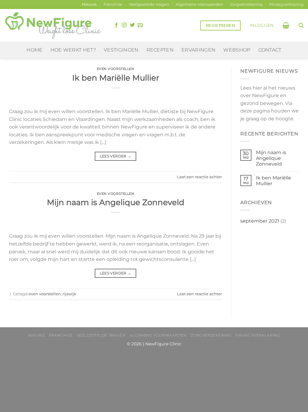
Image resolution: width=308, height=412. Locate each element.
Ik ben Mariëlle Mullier (115, 77)
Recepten (160, 50)
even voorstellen (45, 294)
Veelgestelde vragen (149, 4)
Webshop (236, 50)
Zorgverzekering (246, 4)
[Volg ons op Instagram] (124, 25)
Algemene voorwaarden (199, 4)
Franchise (112, 4)
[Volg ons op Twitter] (132, 25)
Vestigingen (121, 50)
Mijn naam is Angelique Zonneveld (115, 202)
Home (34, 50)
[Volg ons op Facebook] (116, 25)
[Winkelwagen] (285, 25)
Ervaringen (198, 50)
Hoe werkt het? (73, 50)
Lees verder (115, 156)
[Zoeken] (301, 25)
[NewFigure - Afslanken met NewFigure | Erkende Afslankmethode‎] (53, 25)
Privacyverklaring (286, 4)
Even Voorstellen (115, 69)
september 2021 (259, 221)
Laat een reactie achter (199, 177)
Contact (270, 50)
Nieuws (89, 4)
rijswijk (69, 294)
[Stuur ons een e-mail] (140, 25)
